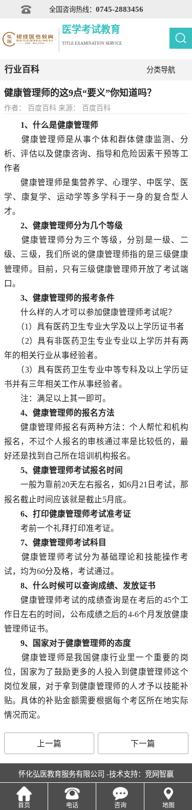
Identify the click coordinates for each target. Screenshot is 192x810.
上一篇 (49, 743)
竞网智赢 (159, 774)
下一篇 (143, 743)
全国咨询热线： (96, 9)
